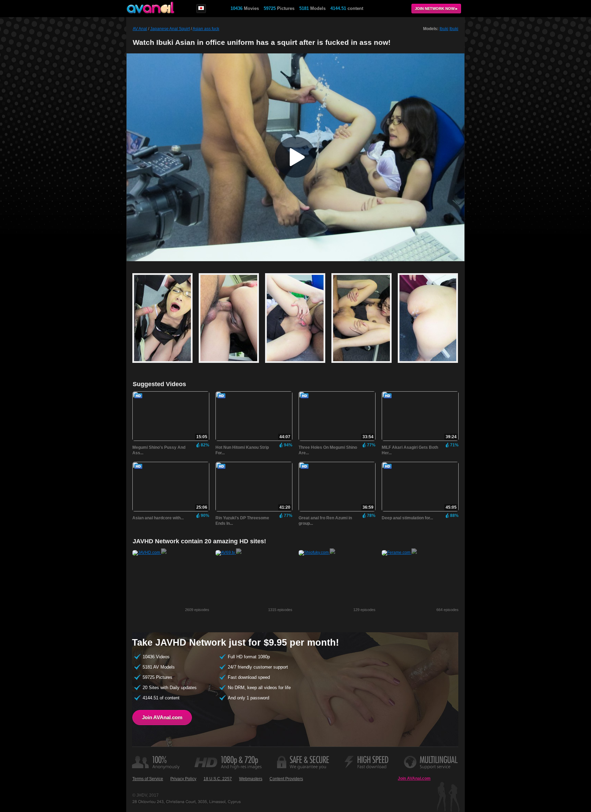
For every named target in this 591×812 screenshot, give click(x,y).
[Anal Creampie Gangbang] (165, 366)
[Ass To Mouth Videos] (364, 366)
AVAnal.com (150, 7)
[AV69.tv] (228, 552)
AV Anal (140, 28)
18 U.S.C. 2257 (217, 778)
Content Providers (286, 778)
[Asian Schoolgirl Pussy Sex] (298, 366)
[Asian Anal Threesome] (232, 366)
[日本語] (201, 8)
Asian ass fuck (206, 28)
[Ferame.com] (399, 552)
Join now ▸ (436, 9)
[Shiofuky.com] (317, 552)
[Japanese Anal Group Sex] (428, 366)
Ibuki (443, 28)
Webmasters (250, 778)
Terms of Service (147, 778)
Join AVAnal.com (162, 717)
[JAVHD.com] (149, 552)
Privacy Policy (183, 778)
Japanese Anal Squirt (170, 28)
